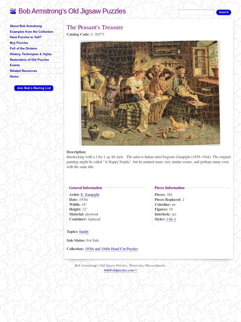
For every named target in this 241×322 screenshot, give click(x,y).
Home (14, 76)
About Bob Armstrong (26, 26)
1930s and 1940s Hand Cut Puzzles (111, 248)
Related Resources (23, 71)
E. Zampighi (90, 194)
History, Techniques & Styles (31, 54)
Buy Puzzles (19, 43)
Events (15, 65)
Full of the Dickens (23, 48)
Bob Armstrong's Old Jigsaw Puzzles (72, 11)
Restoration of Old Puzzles (29, 60)
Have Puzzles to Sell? (26, 37)
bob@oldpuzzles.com (119, 270)
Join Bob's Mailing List (34, 88)
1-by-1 (171, 218)
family (84, 231)
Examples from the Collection (31, 31)
